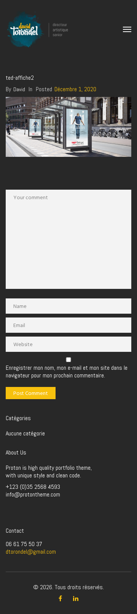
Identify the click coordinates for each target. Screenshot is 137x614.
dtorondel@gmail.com (31, 552)
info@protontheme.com (33, 494)
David (19, 89)
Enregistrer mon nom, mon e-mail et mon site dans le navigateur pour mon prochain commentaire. (66, 371)
